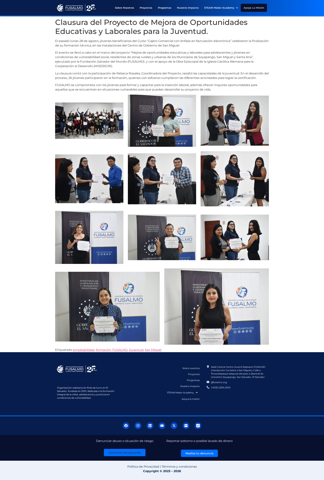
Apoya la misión (254, 7)
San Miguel (153, 350)
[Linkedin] (150, 425)
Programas (164, 7)
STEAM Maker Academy (219, 7)
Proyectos (146, 7)
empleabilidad (83, 350)
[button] (221, 8)
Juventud (136, 350)
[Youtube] (162, 425)
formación (103, 350)
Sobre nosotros (124, 7)
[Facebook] (126, 425)
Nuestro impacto (188, 7)
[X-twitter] (174, 425)
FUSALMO (120, 350)
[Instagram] (138, 425)
